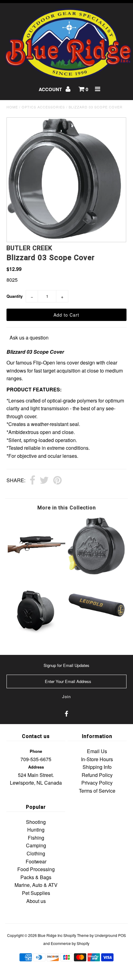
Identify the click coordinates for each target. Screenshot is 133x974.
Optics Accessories (43, 106)
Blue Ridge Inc (50, 935)
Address (36, 767)
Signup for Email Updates (66, 665)
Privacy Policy (97, 782)
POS (122, 935)
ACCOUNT (51, 89)
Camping (36, 845)
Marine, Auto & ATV (36, 884)
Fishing (36, 837)
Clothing (36, 853)
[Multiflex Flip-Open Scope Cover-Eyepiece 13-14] (96, 572)
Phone (36, 751)
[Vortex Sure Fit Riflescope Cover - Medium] (36, 565)
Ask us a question (29, 337)
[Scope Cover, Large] (96, 624)
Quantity (14, 296)
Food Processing (36, 869)
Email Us (97, 751)
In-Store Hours (97, 759)
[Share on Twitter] (44, 480)
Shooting (36, 821)
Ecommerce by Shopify (70, 943)
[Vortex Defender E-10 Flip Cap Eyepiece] (36, 638)
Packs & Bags (35, 877)
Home (12, 106)
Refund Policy (97, 774)
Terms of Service (97, 790)
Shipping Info (97, 766)
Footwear (36, 861)
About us (36, 900)
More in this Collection (66, 508)
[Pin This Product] (57, 480)
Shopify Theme (76, 935)
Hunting (36, 829)
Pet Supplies (36, 892)
